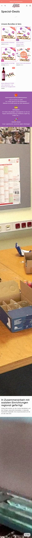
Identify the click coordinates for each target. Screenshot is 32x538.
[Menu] (2, 5)
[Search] (5, 5)
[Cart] (30, 5)
